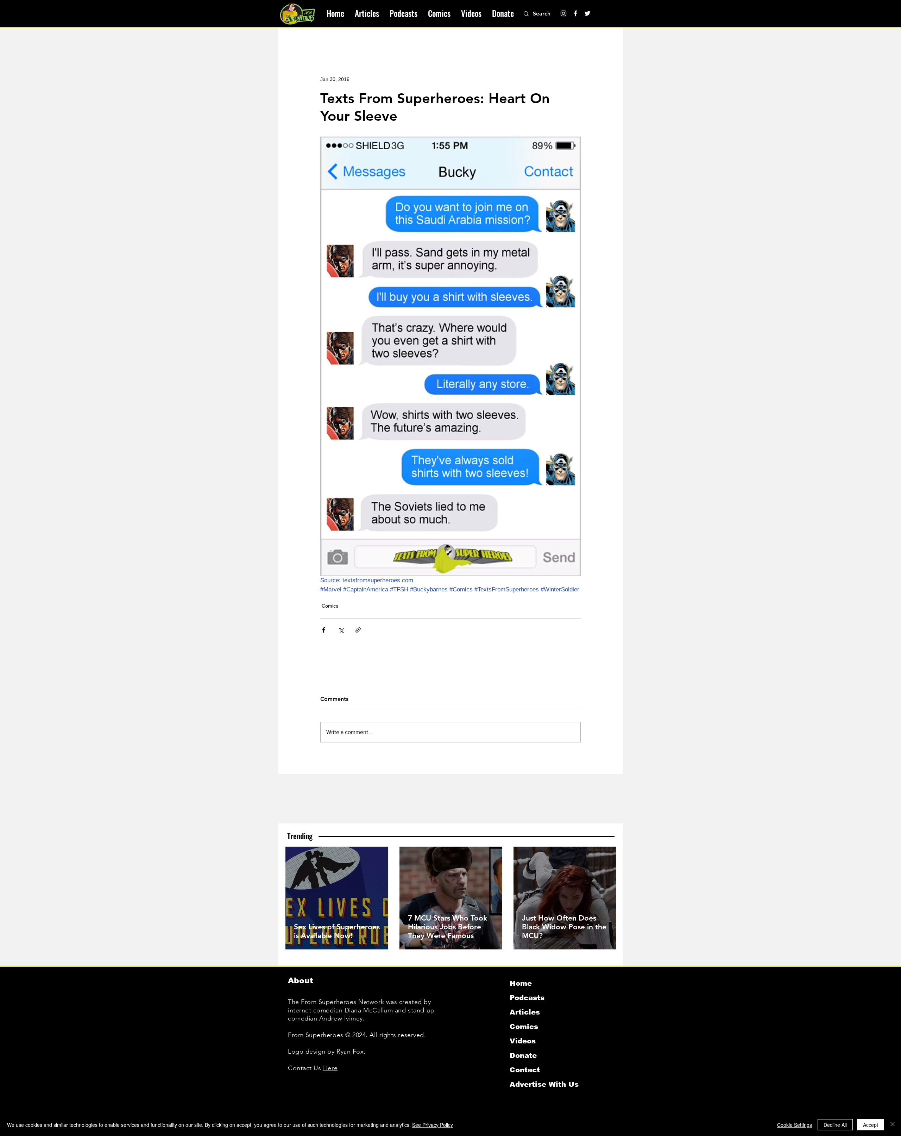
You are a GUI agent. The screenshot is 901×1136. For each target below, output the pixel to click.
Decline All (835, 1124)
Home (521, 983)
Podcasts (527, 998)
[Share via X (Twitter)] (341, 630)
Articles (525, 1012)
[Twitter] (587, 13)
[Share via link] (358, 630)
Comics (330, 606)
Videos (523, 1041)
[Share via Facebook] (323, 630)
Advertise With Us (544, 1084)
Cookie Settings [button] (794, 1124)
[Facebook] (575, 13)
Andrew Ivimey (341, 1018)
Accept (870, 1124)
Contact (525, 1070)
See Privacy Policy (432, 1124)
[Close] (892, 1124)
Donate (523, 1055)
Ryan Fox (350, 1051)
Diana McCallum (369, 1010)
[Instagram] (563, 13)
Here (330, 1068)
